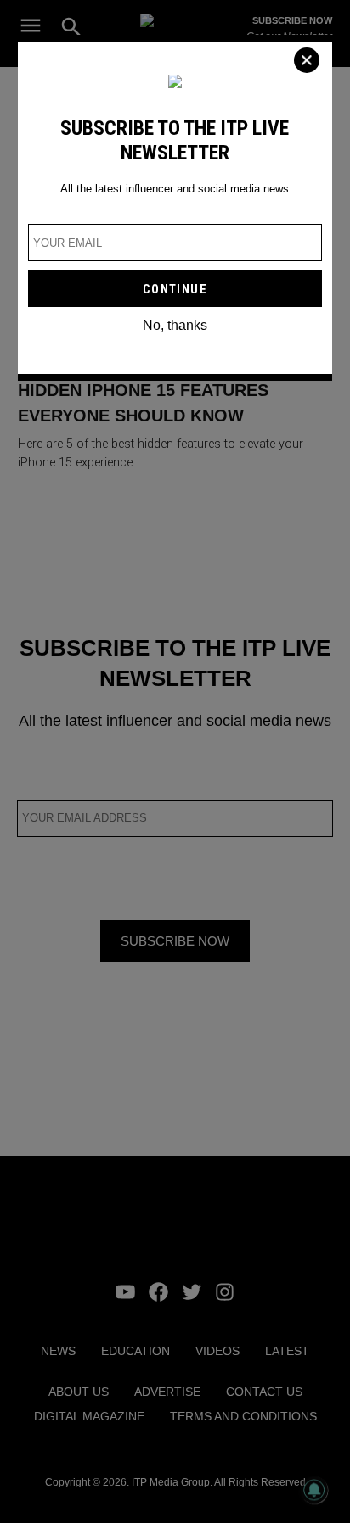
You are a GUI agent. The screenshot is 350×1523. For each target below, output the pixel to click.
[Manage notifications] (314, 1489)
